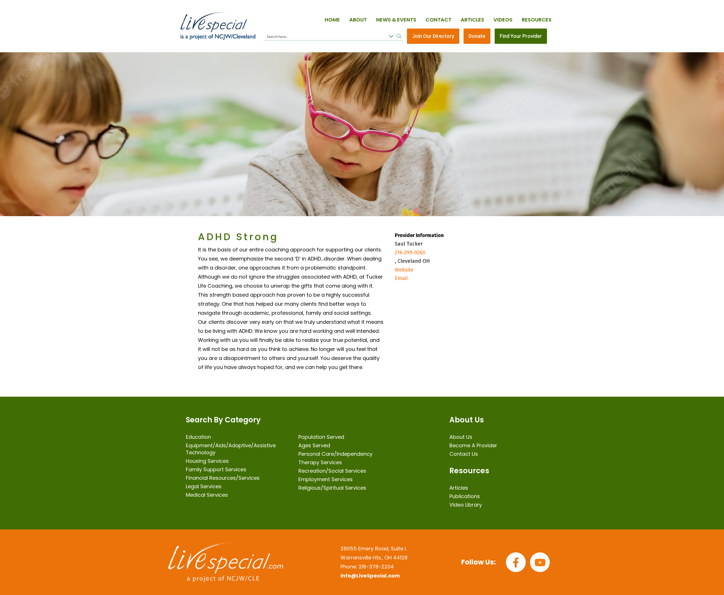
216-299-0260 (410, 252)
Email (401, 278)
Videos (503, 19)
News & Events (396, 19)
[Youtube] (540, 562)
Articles (472, 19)
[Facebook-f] (516, 562)
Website (404, 270)
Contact (438, 19)
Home (332, 19)
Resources (536, 19)
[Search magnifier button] (399, 36)
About (358, 19)
